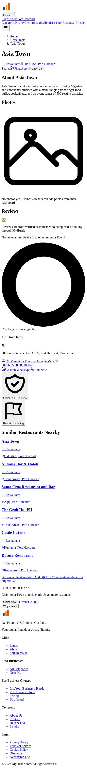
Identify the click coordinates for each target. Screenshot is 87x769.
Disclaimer (16, 753)
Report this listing (13, 423)
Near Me (15, 672)
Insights (39, 22)
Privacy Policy (19, 742)
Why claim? (10, 606)
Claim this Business (15, 398)
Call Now (40, 370)
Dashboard (17, 699)
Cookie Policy (19, 749)
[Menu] (6, 28)
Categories (8, 22)
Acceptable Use (20, 757)
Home (14, 36)
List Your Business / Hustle (67, 22)
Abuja (13, 19)
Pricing (29, 22)
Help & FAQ (18, 723)
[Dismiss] (37, 602)
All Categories (19, 669)
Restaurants (18, 40)
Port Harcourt (26, 19)
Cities (6, 15)
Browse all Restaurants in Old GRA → (27, 577)
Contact (15, 719)
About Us (16, 715)
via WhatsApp (26, 601)
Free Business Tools (22, 692)
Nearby (20, 22)
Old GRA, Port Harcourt (39, 64)
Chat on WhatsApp (18, 370)
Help (47, 22)
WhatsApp (20, 68)
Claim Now (9, 601)
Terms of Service (20, 746)
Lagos (6, 19)
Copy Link (37, 68)
